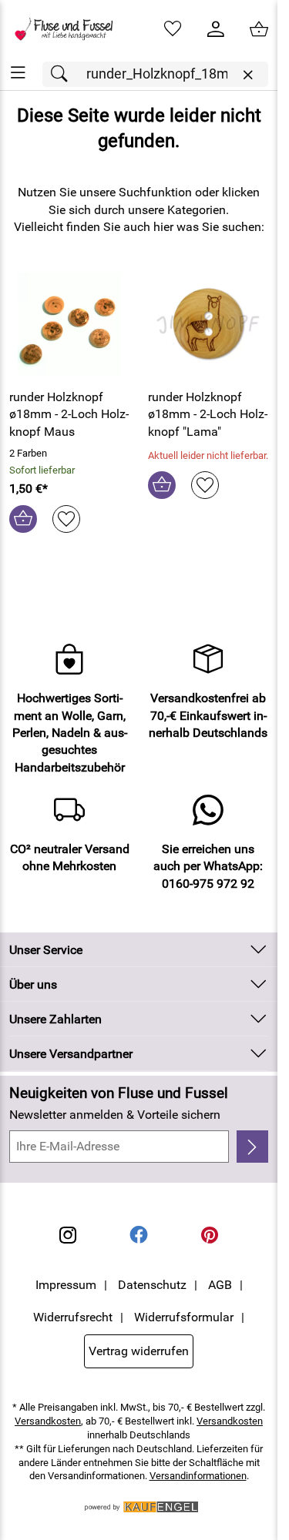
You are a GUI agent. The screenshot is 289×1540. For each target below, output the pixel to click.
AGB (220, 1284)
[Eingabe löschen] (247, 75)
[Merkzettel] (172, 29)
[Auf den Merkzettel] (66, 519)
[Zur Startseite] (69, 29)
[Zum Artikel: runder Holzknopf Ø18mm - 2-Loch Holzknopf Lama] (208, 324)
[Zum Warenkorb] (259, 29)
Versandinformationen (198, 1475)
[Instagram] (67, 1235)
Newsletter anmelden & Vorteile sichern (114, 1114)
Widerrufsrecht (73, 1317)
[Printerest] (209, 1235)
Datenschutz (152, 1284)
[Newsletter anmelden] (252, 1146)
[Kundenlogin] (216, 29)
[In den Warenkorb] (23, 519)
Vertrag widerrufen (139, 1351)
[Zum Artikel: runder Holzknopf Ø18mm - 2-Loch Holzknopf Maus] (69, 324)
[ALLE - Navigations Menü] (18, 73)
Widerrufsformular (184, 1317)
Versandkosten (48, 1421)
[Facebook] (138, 1235)
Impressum (65, 1284)
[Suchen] (63, 74)
